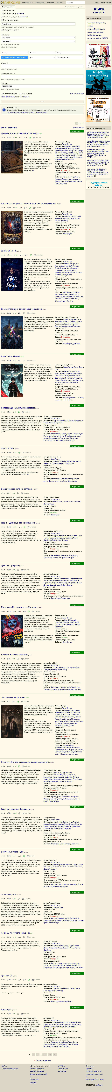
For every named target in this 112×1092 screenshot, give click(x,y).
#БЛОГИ (105, 38)
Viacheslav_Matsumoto (69, 317)
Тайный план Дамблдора (68, 481)
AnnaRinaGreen (66, 259)
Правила (89, 1069)
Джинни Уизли (60, 153)
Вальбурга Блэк (69, 272)
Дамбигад (59, 296)
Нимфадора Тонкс (50, 777)
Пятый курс (74, 438)
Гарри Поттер (67, 144)
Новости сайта (91, 1077)
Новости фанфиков (37, 1069)
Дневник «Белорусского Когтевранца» (19, 133)
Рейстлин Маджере (60, 775)
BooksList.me (63, 1069)
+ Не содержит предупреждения (13, 79)
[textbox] (2, 66)
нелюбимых (24, 17)
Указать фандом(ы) (10, 20)
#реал (101, 32)
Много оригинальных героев (54, 436)
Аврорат (75, 754)
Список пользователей (38, 1074)
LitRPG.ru (61, 1066)
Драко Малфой (71, 153)
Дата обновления (78, 127)
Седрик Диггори (69, 461)
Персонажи (34, 1080)
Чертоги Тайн (7, 448)
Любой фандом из (13, 13)
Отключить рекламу (43, 1060)
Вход (96, 2)
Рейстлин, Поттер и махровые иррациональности (25, 762)
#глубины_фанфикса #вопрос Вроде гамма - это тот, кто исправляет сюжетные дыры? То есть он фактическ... (98, 134)
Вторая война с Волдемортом (62, 434)
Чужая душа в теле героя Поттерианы (65, 797)
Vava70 (51, 1018)
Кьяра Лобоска (76, 374)
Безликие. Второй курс (12, 852)
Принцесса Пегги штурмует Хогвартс (19, 607)
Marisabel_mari (66, 212)
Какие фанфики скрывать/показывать (15, 97)
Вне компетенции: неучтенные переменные (21, 309)
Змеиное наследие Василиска (15, 809)
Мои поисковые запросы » (74, 7)
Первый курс (64, 438)
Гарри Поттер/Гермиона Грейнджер (66, 822)
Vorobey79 (53, 941)
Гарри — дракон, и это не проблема (18, 523)
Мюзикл (46, 799)
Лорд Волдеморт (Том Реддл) (63, 463)
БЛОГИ (59, 2)
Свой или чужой (8, 894)
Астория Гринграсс (62, 382)
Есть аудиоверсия (10, 93)
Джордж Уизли (69, 721)
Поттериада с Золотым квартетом (18, 408)
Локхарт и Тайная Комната (14, 654)
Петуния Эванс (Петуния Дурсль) (64, 583)
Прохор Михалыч (55, 416)
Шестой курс (48, 440)
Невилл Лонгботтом (62, 380)
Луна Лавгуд (78, 151)
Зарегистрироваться (10, 1069)
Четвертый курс (59, 440)
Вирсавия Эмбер (55, 770)
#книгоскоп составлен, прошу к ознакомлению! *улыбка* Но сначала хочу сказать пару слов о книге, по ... (98, 162)
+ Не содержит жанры (9, 69)
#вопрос (99, 23)
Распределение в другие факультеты (65, 918)
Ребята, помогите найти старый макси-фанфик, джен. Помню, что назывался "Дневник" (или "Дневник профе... (98, 153)
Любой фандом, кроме (15, 17)
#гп (104, 23)
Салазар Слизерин (64, 828)
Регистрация (106, 2)
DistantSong (58, 531)
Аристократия (68, 292)
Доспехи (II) (6, 975)
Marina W (63, 616)
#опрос (90, 26)
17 (55, 1055)
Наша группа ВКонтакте (95, 1080)
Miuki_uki (63, 706)
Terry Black (53, 663)
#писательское (93, 32)
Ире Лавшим (54, 574)
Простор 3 (6, 1009)
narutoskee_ (65, 142)
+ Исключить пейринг (9, 47)
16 (50, 1055)
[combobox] (38, 23)
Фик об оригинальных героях (57, 886)
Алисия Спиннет (68, 723)
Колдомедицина (69, 296)
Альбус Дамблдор (61, 221)
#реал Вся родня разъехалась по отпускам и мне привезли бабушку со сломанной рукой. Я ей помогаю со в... (98, 143)
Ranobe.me (62, 1071)
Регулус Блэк (67, 275)
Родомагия (74, 299)
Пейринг (6, 35)
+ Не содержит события (10, 89)
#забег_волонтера (94, 35)
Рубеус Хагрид (66, 585)
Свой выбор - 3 (8, 251)
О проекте (90, 1066)
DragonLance (56, 773)
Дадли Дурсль (55, 585)
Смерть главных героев (63, 400)
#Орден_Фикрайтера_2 (96, 29)
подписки (20, 14)
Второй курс (75, 177)
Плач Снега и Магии (10, 356)
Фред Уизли (59, 721)
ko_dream (68, 365)
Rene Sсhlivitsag (55, 457)
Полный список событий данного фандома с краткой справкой (27, 112)
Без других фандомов (11, 30)
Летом (63, 479)
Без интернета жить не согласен (16, 489)
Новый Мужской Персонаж (73, 157)
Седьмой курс (54, 438)
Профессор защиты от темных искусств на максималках (28, 203)
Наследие (79, 296)
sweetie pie (53, 984)
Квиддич (58, 179)
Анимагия (66, 177)
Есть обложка (27, 93)
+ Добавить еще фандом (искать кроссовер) (17, 27)
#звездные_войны (94, 38)
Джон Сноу (74, 382)
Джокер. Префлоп (10, 565)
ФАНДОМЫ (40, 2)
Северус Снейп (69, 216)
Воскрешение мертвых (72, 689)
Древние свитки (76, 322)
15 (45, 1055)
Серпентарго (65, 844)
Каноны (33, 1082)
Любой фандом (8, 10)
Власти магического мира (60, 687)
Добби (69, 777)
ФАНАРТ (50, 2)
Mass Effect (64, 322)
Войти (4, 1066)
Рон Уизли (67, 270)
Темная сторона (50, 689)
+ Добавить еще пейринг (10, 44)
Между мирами (70, 181)
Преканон (69, 747)
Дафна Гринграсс (76, 380)
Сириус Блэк (56, 540)
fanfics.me (99, 1085)
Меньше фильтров (77, 94)
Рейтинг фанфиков (37, 1071)
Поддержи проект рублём (98, 184)
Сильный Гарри (60, 301)
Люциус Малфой (73, 667)
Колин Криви (57, 502)
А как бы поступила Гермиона (15, 933)
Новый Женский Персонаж (61, 1024)
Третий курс (70, 440)
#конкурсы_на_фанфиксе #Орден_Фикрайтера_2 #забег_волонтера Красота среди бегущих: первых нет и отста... (97, 172)
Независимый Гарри (62, 299)
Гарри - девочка (57, 1002)
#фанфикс (91, 23)
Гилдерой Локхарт (67, 624)
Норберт (65, 540)
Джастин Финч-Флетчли (72, 502)
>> (33, 170)
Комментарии (35, 1077)
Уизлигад (70, 301)
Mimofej (52, 817)
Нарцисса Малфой (73, 376)
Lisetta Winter (54, 497)
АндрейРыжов (54, 903)
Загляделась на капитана (13, 697)
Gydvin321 (53, 860)
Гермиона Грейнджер (74, 378)
